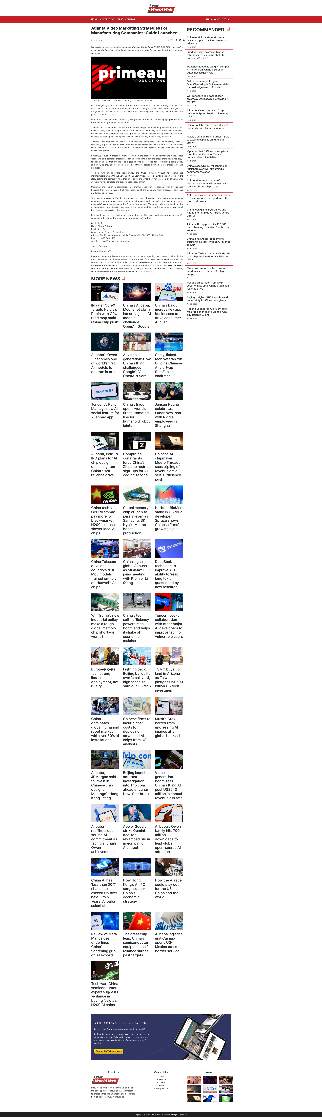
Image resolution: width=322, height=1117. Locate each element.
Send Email (102, 229)
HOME (94, 19)
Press (161, 1076)
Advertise (161, 1079)
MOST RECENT (107, 19)
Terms (161, 1085)
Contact (161, 1082)
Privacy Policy (161, 1088)
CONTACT (130, 19)
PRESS (120, 19)
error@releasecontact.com (145, 262)
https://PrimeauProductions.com (115, 241)
